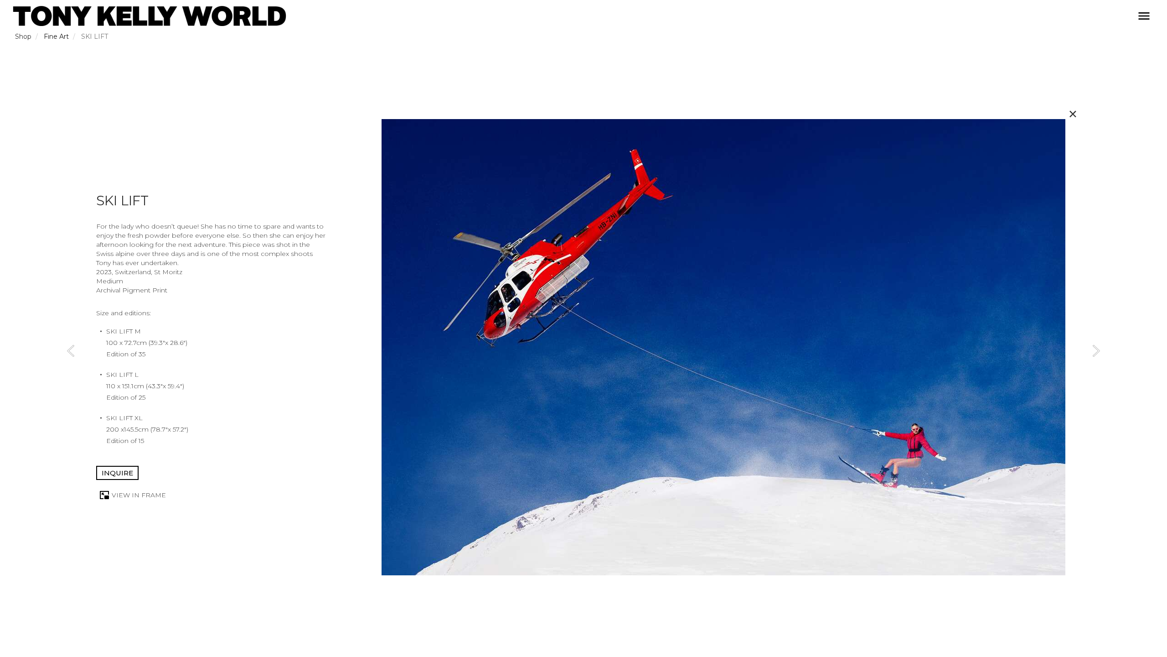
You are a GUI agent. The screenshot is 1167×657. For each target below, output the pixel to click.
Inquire (117, 473)
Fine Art (56, 36)
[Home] (149, 16)
